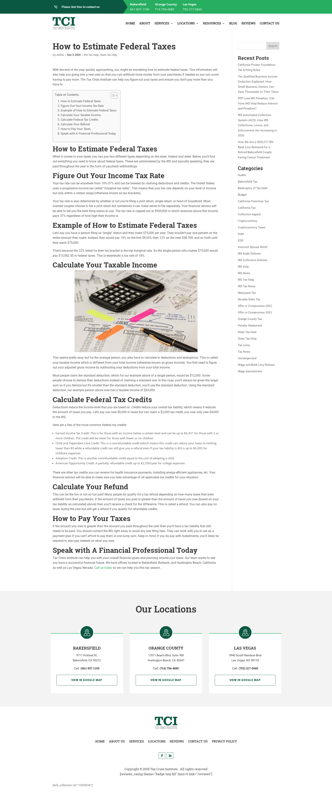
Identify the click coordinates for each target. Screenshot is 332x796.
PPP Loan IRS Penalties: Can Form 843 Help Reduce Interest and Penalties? (257, 103)
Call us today (103, 568)
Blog (233, 23)
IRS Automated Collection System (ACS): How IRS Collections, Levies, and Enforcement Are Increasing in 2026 (257, 125)
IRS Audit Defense (249, 253)
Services (161, 23)
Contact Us (269, 23)
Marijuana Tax (247, 293)
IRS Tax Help (91, 54)
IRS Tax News (246, 286)
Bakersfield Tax (247, 181)
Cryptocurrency (247, 221)
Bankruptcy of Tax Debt (252, 188)
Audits (242, 175)
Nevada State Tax (249, 299)
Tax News (244, 351)
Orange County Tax (250, 319)
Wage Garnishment (250, 371)
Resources (212, 23)
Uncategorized (247, 358)
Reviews (249, 23)
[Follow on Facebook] (162, 755)
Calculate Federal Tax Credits (79, 119)
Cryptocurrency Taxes (252, 227)
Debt (241, 234)
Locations (186, 23)
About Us (117, 741)
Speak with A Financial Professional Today (88, 133)
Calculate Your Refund (75, 124)
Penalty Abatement (250, 325)
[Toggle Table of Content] (112, 95)
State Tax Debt (247, 332)
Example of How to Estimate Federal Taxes (88, 110)
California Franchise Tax (253, 201)
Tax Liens (244, 345)
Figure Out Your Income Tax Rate (82, 106)
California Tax (247, 208)
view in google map (86, 680)
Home (130, 23)
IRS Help (243, 266)
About (144, 23)
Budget (242, 194)
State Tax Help (108, 54)
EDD (240, 240)
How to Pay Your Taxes (76, 129)
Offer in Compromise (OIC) (255, 306)
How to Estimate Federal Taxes (81, 101)
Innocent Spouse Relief (252, 247)
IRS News (244, 273)
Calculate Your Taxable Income (81, 115)
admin (60, 54)
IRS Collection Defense (252, 260)
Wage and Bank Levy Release (256, 365)
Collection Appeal (249, 214)
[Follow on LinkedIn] (170, 755)
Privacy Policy (224, 741)
